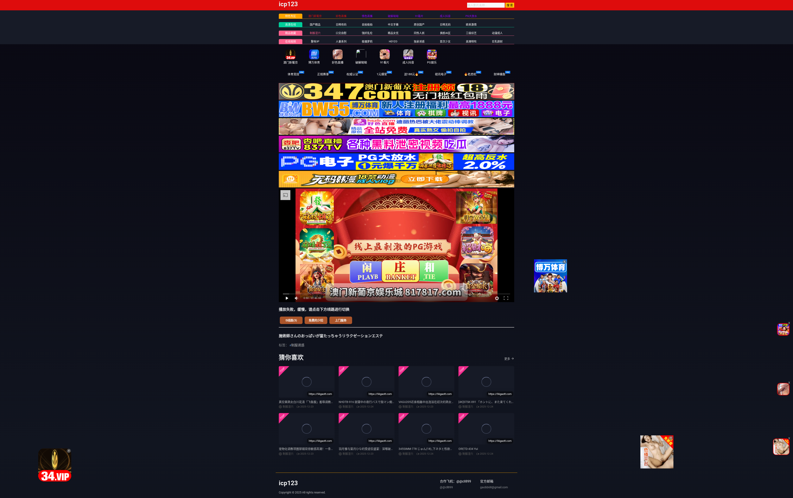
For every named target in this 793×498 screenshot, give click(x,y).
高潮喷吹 (471, 41)
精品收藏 (290, 33)
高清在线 (290, 24)
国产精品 (315, 24)
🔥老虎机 (470, 74)
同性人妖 (419, 33)
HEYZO (393, 41)
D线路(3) (291, 320)
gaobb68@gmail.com (494, 487)
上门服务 (341, 320)
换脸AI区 (445, 33)
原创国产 (419, 24)
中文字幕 (393, 24)
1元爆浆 (382, 74)
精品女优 (393, 33)
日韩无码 (445, 24)
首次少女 (445, 41)
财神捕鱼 (499, 74)
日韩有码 (341, 24)
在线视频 (290, 41)
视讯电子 (440, 74)
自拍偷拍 (367, 24)
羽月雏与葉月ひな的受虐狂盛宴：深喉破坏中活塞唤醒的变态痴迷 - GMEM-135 (389, 448)
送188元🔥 (411, 74)
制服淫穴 (315, 33)
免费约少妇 (316, 320)
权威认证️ (352, 74)
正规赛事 (323, 74)
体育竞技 (293, 74)
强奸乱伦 (367, 33)
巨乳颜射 (497, 41)
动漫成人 (497, 33)
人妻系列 (341, 41)
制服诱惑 (297, 345)
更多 (507, 358)
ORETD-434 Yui (468, 448)
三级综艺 (471, 33)
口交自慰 (341, 33)
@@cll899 (446, 487)
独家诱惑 (419, 41)
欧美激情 (471, 24)
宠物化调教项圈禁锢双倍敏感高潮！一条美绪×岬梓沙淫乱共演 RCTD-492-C (327, 448)
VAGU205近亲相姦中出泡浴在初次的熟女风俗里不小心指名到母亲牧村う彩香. (449, 402)
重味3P (315, 41)
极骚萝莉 (367, 41)
